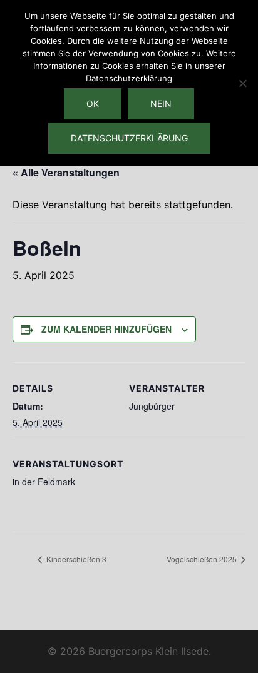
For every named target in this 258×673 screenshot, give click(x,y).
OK (92, 103)
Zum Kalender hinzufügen (106, 329)
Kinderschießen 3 (75, 559)
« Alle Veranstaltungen (66, 172)
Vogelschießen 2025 (203, 559)
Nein (161, 103)
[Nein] (242, 83)
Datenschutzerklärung (129, 138)
